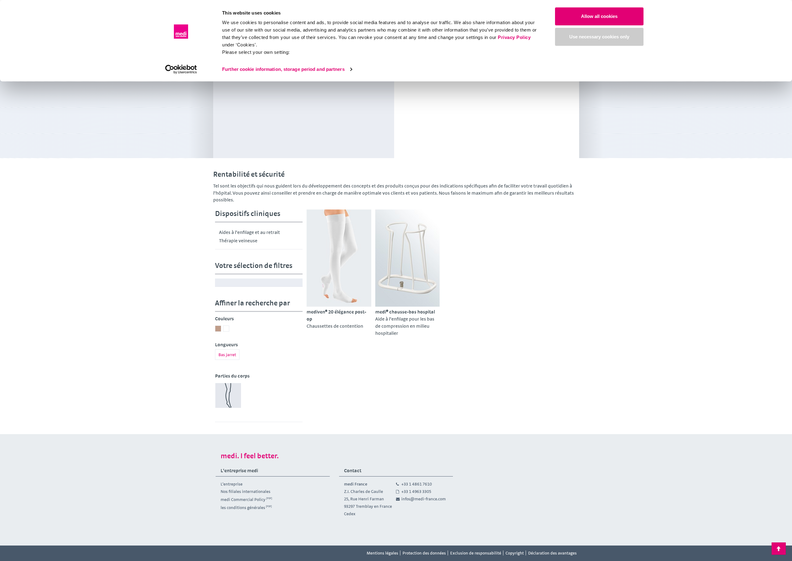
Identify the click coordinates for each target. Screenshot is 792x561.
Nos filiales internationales (245, 491)
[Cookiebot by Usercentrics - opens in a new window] (181, 69)
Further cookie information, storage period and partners (283, 69)
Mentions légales (382, 552)
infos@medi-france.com (423, 498)
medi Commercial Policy (243, 499)
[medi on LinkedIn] (250, 553)
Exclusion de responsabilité (475, 552)
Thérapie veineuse (238, 241)
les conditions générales (243, 507)
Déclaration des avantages (552, 552)
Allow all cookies (599, 16)
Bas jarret (227, 354)
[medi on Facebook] (222, 553)
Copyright (515, 552)
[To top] (779, 548)
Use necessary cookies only (599, 36)
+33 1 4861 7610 (416, 483)
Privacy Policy (514, 37)
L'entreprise (232, 483)
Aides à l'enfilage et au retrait (249, 232)
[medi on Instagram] (236, 553)
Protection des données (424, 552)
